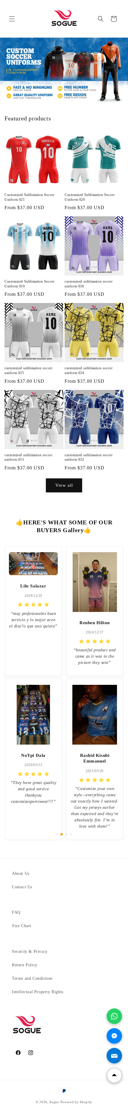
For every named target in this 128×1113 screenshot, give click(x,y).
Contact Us (22, 887)
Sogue (54, 1102)
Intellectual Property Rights (37, 992)
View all (64, 485)
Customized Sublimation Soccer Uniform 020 (90, 197)
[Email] (114, 1055)
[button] (11, 18)
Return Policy (25, 965)
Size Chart (21, 926)
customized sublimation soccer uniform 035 (28, 370)
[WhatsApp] (114, 1016)
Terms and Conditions (32, 978)
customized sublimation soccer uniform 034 (89, 370)
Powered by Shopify (76, 1102)
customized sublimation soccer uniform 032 (89, 457)
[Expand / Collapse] (114, 1075)
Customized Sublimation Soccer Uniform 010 (29, 283)
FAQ (16, 912)
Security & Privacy (30, 951)
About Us (20, 873)
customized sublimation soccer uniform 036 (89, 283)
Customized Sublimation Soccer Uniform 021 (29, 197)
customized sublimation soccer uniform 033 (28, 457)
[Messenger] (114, 1036)
